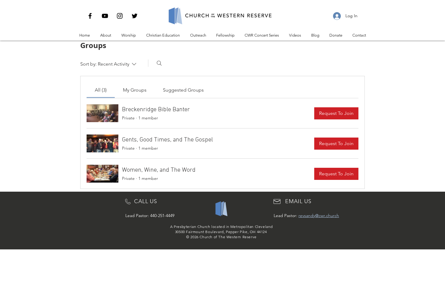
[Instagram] (120, 16)
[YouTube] (105, 16)
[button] (105, 35)
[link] (101, 90)
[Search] (159, 63)
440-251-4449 (162, 215)
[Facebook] (90, 16)
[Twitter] (134, 16)
